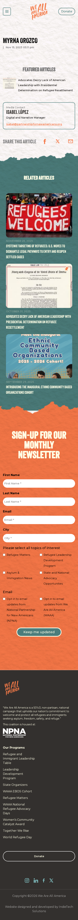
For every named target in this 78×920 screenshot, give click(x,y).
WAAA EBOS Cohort (17, 791)
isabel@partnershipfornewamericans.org (34, 124)
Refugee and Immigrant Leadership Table (19, 758)
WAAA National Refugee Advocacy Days (16, 809)
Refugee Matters (18, 555)
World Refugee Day (17, 837)
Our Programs (14, 747)
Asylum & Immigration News (19, 575)
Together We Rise (16, 830)
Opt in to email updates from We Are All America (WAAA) (56, 607)
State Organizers (15, 785)
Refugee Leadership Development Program (58, 560)
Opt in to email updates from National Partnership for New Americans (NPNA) (21, 609)
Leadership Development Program (13, 774)
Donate (66, 11)
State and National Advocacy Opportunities (56, 578)
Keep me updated (39, 632)
